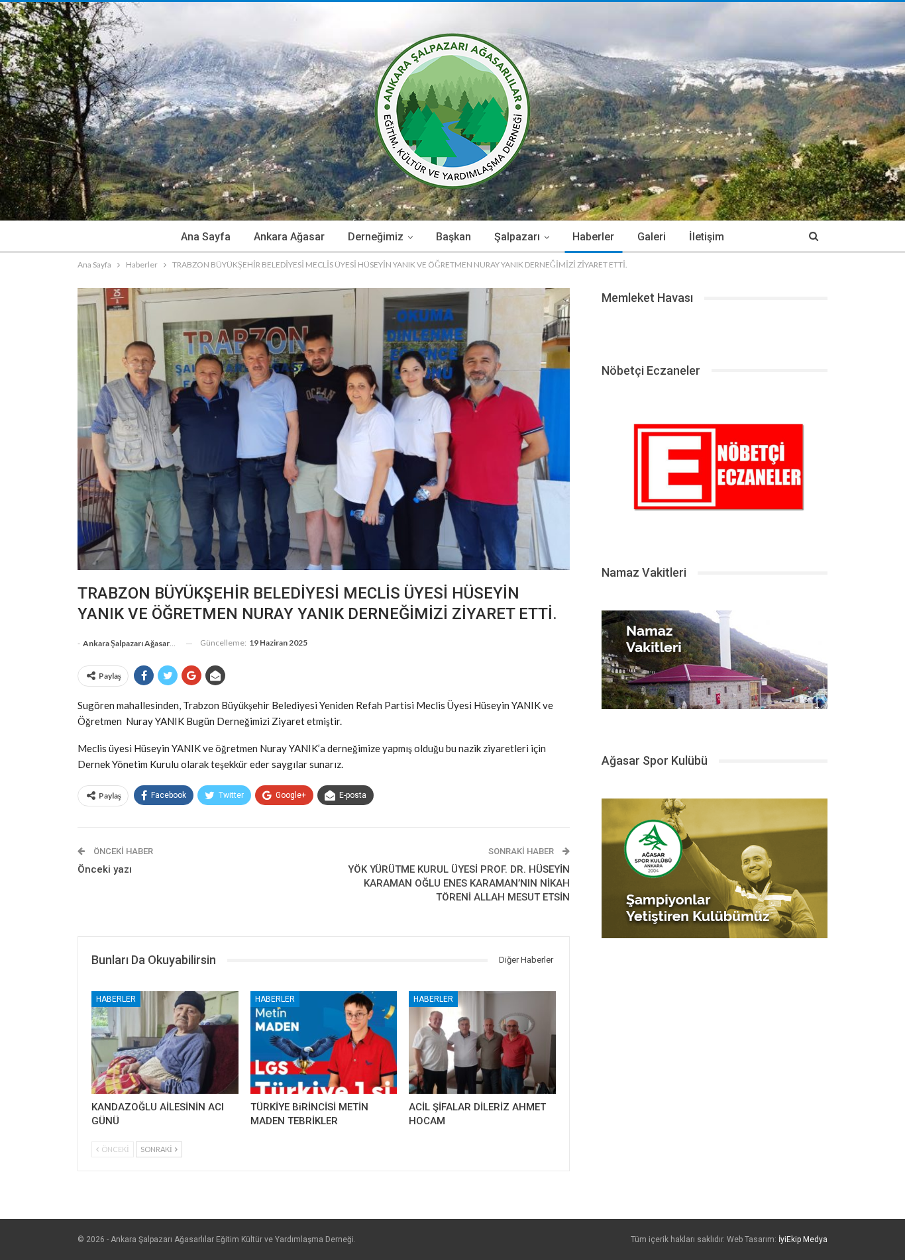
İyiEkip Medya (802, 1239)
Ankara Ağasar (289, 236)
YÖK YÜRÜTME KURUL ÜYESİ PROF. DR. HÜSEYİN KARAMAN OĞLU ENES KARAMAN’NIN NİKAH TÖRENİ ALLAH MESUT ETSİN (459, 883)
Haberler (593, 236)
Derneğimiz (375, 236)
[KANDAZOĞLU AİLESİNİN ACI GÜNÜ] (165, 1042)
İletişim (706, 236)
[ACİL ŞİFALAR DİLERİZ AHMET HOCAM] (482, 1042)
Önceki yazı (105, 869)
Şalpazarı (517, 236)
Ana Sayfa (206, 236)
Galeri (651, 236)
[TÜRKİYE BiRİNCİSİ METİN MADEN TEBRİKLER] (324, 1042)
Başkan (453, 236)
